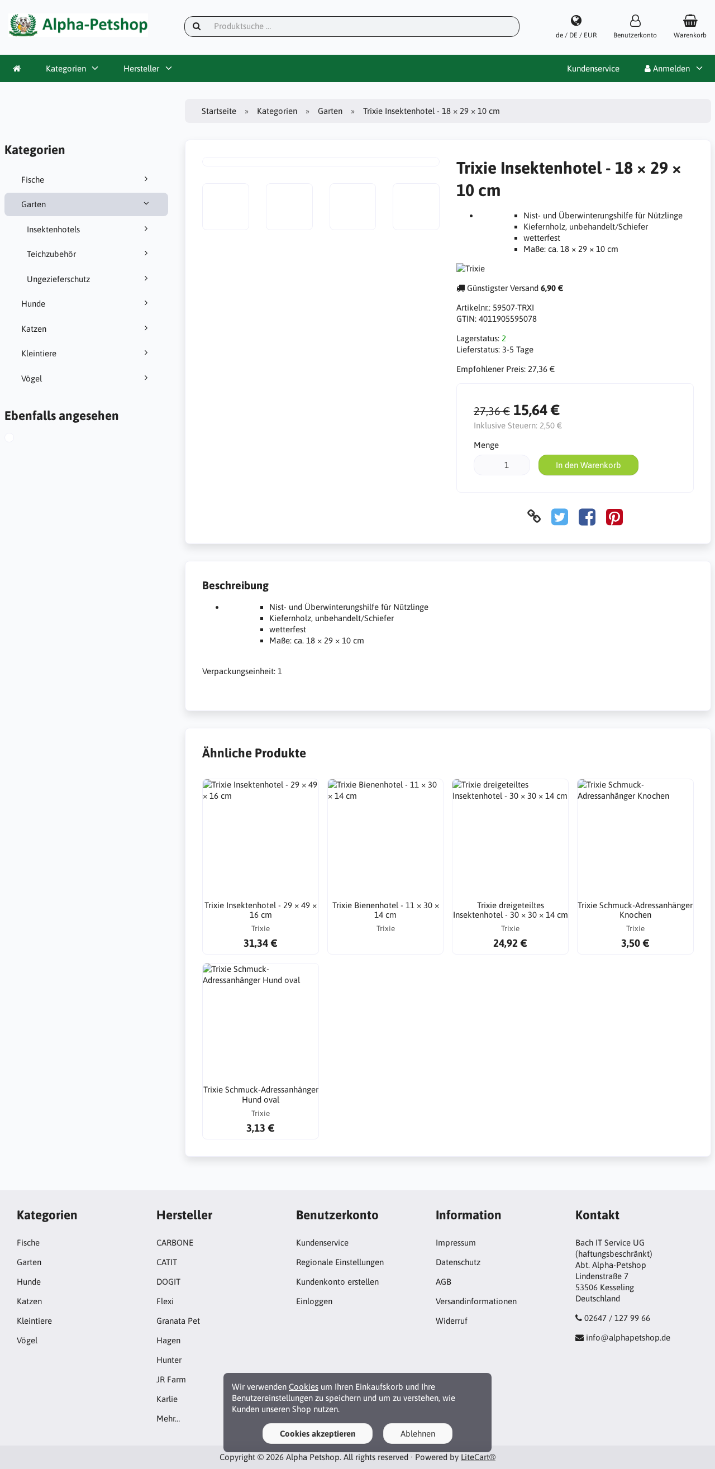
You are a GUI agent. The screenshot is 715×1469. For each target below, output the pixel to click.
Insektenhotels (53, 229)
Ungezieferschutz (58, 279)
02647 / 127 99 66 (617, 1318)
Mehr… (168, 1418)
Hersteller (141, 68)
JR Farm (171, 1379)
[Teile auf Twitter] (559, 516)
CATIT (166, 1262)
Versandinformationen (476, 1301)
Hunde (33, 303)
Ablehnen (418, 1433)
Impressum (456, 1242)
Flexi (165, 1301)
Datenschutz (458, 1262)
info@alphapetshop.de (628, 1337)
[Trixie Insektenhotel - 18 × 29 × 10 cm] (21, 439)
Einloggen (314, 1301)
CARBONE (174, 1242)
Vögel (31, 378)
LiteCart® (478, 1457)
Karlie (167, 1399)
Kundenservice (593, 68)
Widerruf (452, 1320)
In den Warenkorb (588, 465)
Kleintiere (38, 353)
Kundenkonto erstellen (337, 1281)
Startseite (219, 111)
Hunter (169, 1360)
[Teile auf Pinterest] (614, 516)
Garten (33, 204)
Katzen (33, 328)
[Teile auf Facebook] (587, 516)
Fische (32, 179)
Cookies (303, 1386)
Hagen (168, 1340)
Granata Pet (178, 1320)
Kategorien (66, 68)
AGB (443, 1281)
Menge (486, 445)
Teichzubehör (51, 254)
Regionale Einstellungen (340, 1262)
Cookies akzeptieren (317, 1433)
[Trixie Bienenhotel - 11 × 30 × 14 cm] (386, 837)
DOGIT (168, 1281)
